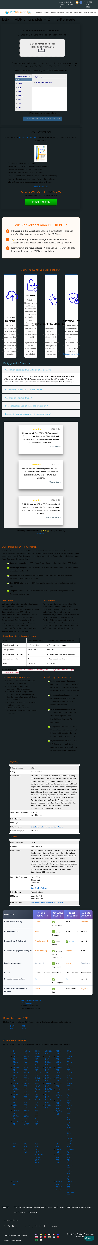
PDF (19, 80)
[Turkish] (45, 1237)
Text (19, 104)
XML (19, 88)
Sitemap (7, 1235)
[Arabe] (37, 1240)
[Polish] (37, 1237)
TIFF (20, 108)
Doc (19, 92)
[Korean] (54, 1237)
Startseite (39, 12)
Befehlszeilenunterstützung (31, 1000)
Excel (20, 84)
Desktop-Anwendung (57, 12)
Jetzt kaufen (41, 202)
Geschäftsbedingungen (12, 1240)
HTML (20, 96)
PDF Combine (32, 1212)
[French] (41, 1237)
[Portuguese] (45, 1234)
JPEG (20, 100)
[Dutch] (50, 1234)
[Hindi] (50, 1237)
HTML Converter (72, 1207)
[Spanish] (41, 1234)
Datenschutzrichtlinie (71, 354)
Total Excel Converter (28, 137)
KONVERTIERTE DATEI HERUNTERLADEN (42, 119)
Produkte (69, 12)
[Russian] (58, 1234)
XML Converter (19, 1212)
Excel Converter (85, 1207)
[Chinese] (58, 1237)
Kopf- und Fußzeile (44, 82)
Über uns (93, 12)
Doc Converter (59, 1207)
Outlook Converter (33, 1207)
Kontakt (86, 12)
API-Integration (26, 1003)
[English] (37, 1234)
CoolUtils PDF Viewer (39, 888)
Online (47, 12)
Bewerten (40, 533)
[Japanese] (41, 1240)
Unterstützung (78, 12)
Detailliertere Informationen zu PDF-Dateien (47, 903)
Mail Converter (46, 1207)
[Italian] (54, 1234)
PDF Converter (19, 1207)
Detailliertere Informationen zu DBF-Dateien (47, 827)
